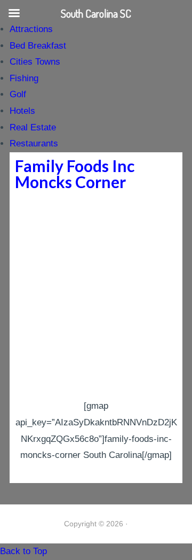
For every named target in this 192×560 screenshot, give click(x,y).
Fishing (24, 78)
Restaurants (34, 143)
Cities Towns (35, 62)
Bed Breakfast (38, 46)
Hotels (22, 111)
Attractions (31, 29)
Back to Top (23, 551)
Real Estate (33, 127)
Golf (18, 94)
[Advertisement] (96, 296)
